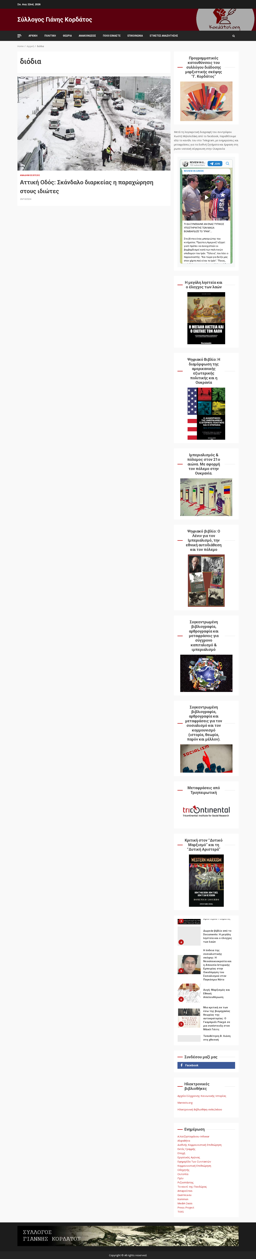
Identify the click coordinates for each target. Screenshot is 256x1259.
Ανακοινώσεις (87, 35)
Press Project (185, 1207)
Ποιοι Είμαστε (112, 35)
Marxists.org (185, 1102)
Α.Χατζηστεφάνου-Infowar (193, 1136)
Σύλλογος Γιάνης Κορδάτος (54, 19)
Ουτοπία (182, 1174)
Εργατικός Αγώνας (188, 1157)
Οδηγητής (183, 1170)
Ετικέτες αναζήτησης (164, 35)
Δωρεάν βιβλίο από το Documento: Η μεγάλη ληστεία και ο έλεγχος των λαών (189, 936)
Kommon (182, 1199)
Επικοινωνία (135, 35)
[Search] (233, 36)
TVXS (180, 1211)
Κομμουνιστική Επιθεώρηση (194, 1165)
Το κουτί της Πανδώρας (192, 1186)
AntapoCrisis (184, 1190)
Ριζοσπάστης (185, 1182)
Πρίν (180, 1178)
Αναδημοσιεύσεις (30, 175)
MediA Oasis (184, 1203)
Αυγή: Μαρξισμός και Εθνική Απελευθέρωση (189, 993)
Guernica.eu (184, 1195)
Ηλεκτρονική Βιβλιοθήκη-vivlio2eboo (199, 1109)
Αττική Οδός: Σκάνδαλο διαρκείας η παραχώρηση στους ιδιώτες (93, 123)
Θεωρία (67, 35)
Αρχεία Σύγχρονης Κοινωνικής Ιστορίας (201, 1096)
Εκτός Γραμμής (186, 1149)
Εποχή (181, 1153)
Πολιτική (50, 35)
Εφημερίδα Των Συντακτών (194, 1161)
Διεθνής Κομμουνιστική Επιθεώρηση (199, 1144)
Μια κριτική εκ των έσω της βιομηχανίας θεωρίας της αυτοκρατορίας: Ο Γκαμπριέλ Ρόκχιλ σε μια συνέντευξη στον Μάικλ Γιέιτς (189, 1018)
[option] (206, 937)
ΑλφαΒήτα (183, 1140)
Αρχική (33, 35)
